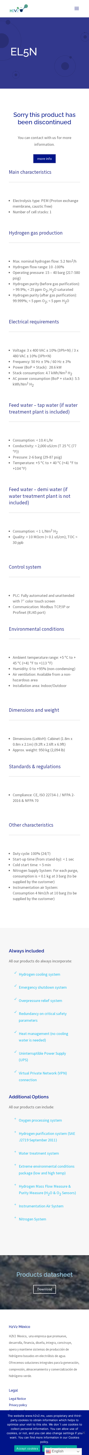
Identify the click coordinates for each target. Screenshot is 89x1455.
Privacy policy (18, 1405)
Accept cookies (27, 1448)
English (57, 1451)
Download (44, 1289)
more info (44, 158)
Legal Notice (17, 1399)
